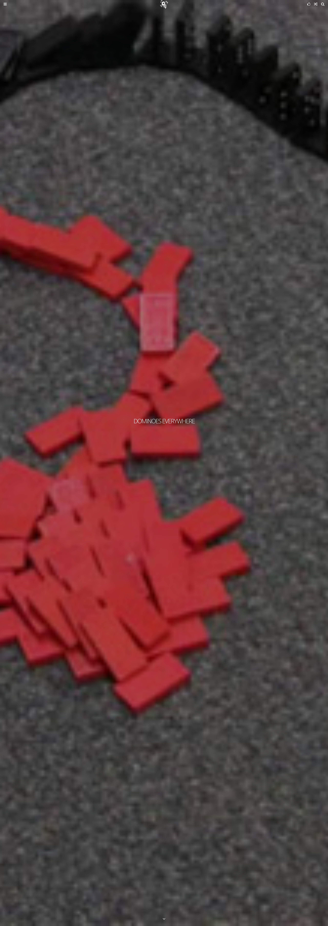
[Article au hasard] (315, 4)
